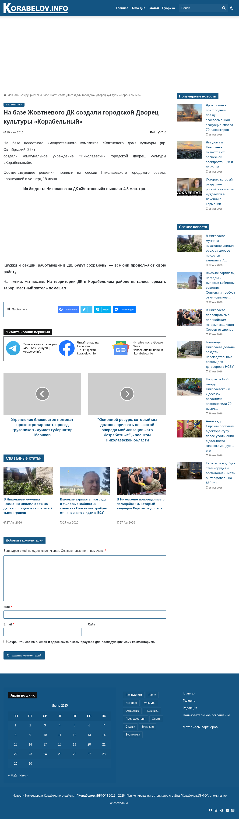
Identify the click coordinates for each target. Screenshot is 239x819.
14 (103, 735)
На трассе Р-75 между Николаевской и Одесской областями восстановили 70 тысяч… (219, 393)
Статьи (154, 8)
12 (74, 735)
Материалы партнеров (200, 727)
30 (30, 763)
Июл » (23, 775)
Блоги (152, 695)
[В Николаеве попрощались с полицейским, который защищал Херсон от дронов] (141, 481)
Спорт (156, 718)
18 (59, 744)
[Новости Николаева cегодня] (36, 8)
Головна (189, 700)
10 (45, 735)
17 (45, 744)
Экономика (133, 734)
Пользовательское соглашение (206, 715)
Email (9, 624)
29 (15, 763)
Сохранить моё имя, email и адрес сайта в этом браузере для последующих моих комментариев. (81, 642)
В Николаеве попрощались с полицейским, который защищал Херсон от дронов (141, 503)
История (131, 702)
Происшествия (135, 718)
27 (89, 754)
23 (30, 754)
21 (103, 744)
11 (59, 735)
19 (74, 744)
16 (30, 744)
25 (59, 754)
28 (103, 754)
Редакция (190, 708)
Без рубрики (28, 95)
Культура (149, 702)
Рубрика (168, 8)
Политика (152, 710)
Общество (132, 710)
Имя (8, 607)
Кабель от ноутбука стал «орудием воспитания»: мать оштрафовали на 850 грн (220, 473)
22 (15, 754)
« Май (12, 775)
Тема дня (138, 8)
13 (89, 735)
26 (74, 754)
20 (89, 744)
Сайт (91, 624)
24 (45, 754)
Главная (122, 8)
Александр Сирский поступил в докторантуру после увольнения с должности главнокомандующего (220, 435)
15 (15, 744)
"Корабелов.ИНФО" (91, 795)
